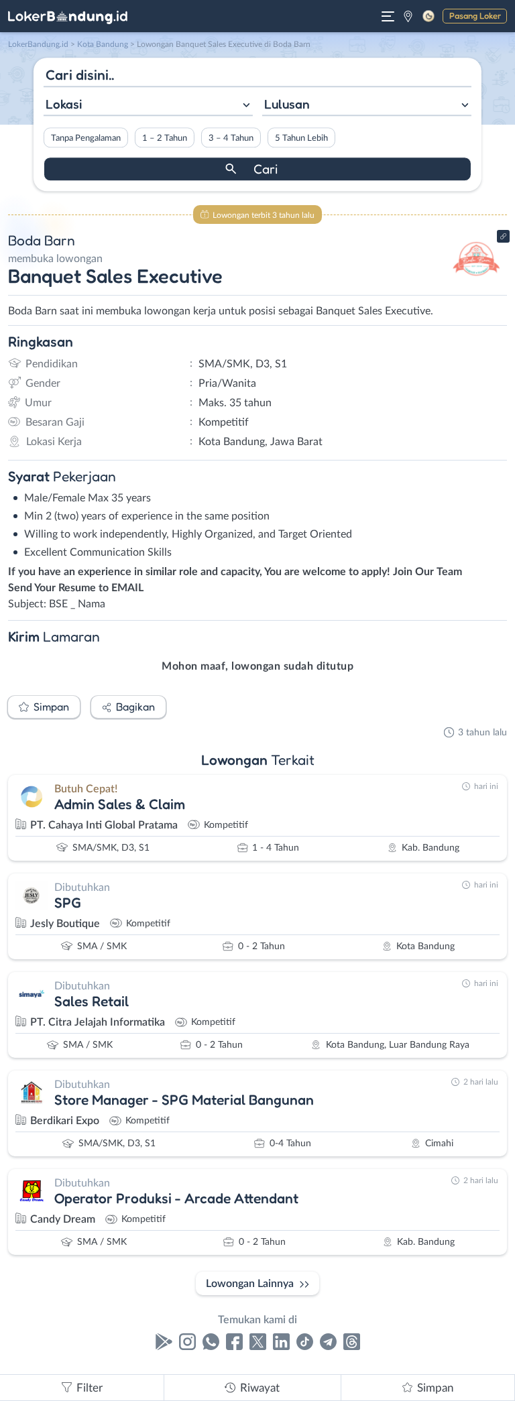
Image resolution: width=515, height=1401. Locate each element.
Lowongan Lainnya (250, 1283)
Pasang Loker (475, 15)
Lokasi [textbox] (64, 104)
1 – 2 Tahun (164, 138)
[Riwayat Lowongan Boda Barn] (476, 283)
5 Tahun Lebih (301, 138)
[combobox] (148, 105)
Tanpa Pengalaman (86, 138)
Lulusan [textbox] (287, 104)
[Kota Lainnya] (408, 16)
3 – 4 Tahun (231, 138)
